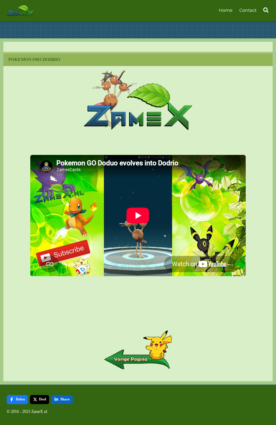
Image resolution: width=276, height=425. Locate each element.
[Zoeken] (266, 10)
